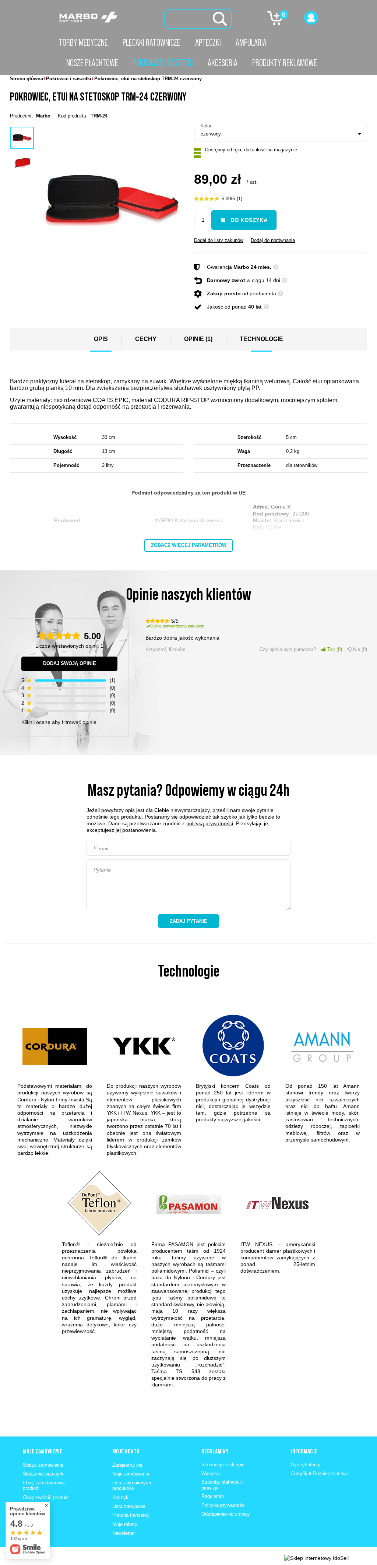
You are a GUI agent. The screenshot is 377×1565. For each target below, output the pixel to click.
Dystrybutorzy (306, 1464)
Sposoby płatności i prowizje (222, 1485)
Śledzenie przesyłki (43, 1474)
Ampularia (251, 42)
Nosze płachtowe (92, 62)
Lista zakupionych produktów (131, 1485)
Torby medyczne (83, 42)
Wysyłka (210, 1473)
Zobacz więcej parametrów (188, 545)
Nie (359, 649)
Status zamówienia (43, 1465)
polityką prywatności (209, 823)
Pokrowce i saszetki (163, 62)
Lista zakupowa (128, 1506)
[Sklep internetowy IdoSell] (316, 1558)
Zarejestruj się (127, 1465)
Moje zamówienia (130, 1474)
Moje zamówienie (42, 1451)
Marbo (43, 116)
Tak (333, 649)
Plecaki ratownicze (151, 42)
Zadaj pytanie (188, 921)
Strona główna (26, 78)
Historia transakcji (131, 1515)
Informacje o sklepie (222, 1464)
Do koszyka (248, 220)
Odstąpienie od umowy (225, 1514)
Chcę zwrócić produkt (46, 1497)
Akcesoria (222, 62)
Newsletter (123, 1533)
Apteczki (208, 42)
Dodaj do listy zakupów (218, 240)
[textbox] (198, 19)
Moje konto (126, 1451)
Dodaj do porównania (273, 240)
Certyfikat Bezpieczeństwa (319, 1473)
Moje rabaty (124, 1524)
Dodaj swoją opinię (69, 663)
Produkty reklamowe (284, 62)
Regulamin (212, 1496)
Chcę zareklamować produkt (44, 1485)
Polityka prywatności (223, 1505)
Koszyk (120, 1497)
